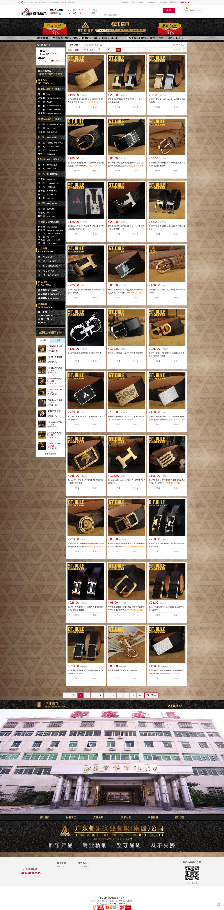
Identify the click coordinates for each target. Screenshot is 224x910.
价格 (84, 50)
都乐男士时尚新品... (55, 368)
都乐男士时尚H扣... (55, 443)
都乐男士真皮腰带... (55, 357)
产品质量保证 (83, 866)
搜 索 (168, 10)
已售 (76, 107)
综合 (70, 50)
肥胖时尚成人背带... (55, 400)
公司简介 (120, 898)
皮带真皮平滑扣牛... (55, 411)
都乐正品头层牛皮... (55, 422)
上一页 (70, 695)
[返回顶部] (218, 903)
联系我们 (112, 898)
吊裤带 (115, 15)
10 (140, 695)
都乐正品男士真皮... (55, 433)
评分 (95, 107)
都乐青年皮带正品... (55, 389)
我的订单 (125, 2)
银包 (110, 15)
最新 (91, 50)
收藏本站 (163, 2)
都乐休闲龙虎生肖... (55, 346)
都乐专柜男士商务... (55, 379)
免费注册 (71, 2)
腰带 (106, 15)
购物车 (192, 11)
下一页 (151, 695)
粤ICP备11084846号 (118, 904)
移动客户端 (28, 2)
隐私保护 (103, 898)
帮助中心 (151, 2)
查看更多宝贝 (50, 454)
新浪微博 (42, 2)
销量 (77, 50)
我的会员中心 (137, 2)
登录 (64, 2)
